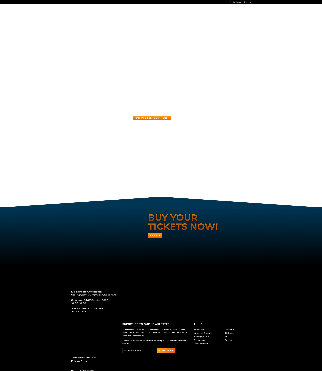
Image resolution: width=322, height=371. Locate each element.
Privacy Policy (79, 361)
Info (153, 9)
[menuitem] (235, 2)
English (247, 2)
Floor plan (199, 329)
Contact (214, 9)
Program (167, 9)
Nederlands (235, 2)
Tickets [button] (155, 235)
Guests (181, 9)
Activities (196, 9)
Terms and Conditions (83, 357)
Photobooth (201, 343)
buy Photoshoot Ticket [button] (152, 118)
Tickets (229, 333)
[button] (244, 9)
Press (228, 340)
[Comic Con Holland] (78, 9)
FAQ (227, 336)
